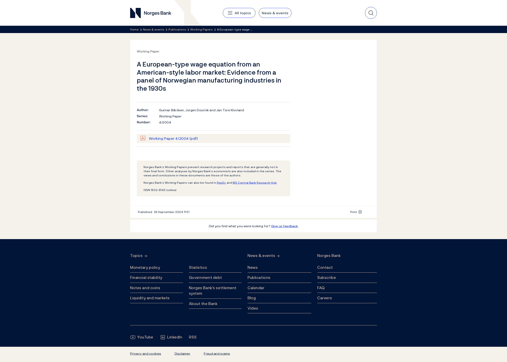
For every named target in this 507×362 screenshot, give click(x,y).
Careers (324, 298)
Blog (252, 298)
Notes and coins (145, 288)
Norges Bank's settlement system (213, 290)
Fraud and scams (217, 353)
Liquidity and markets (150, 298)
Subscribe (326, 277)
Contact (325, 267)
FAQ (321, 288)
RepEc (221, 183)
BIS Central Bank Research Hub (255, 183)
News (253, 267)
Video (253, 308)
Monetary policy (145, 267)
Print (353, 212)
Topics (136, 255)
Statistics (198, 267)
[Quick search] (371, 13)
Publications (259, 277)
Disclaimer (183, 353)
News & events (261, 255)
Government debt (205, 277)
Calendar (256, 288)
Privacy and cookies (145, 353)
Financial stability (146, 277)
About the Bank (203, 303)
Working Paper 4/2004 (173, 138)
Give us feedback (284, 226)
